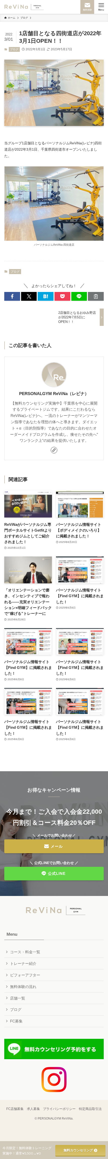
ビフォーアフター (25, 975)
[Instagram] (54, 1079)
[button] (12, 296)
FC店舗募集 (15, 1109)
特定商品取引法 (90, 1109)
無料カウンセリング (78, 1150)
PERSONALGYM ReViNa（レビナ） (54, 393)
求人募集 (33, 1109)
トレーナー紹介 (23, 963)
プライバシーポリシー (59, 1109)
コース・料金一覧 (25, 952)
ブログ (14, 49)
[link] (54, 450)
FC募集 (16, 1021)
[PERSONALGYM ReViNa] (23, 7)
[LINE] (54, 1049)
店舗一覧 (17, 998)
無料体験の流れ (23, 986)
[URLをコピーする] (96, 296)
